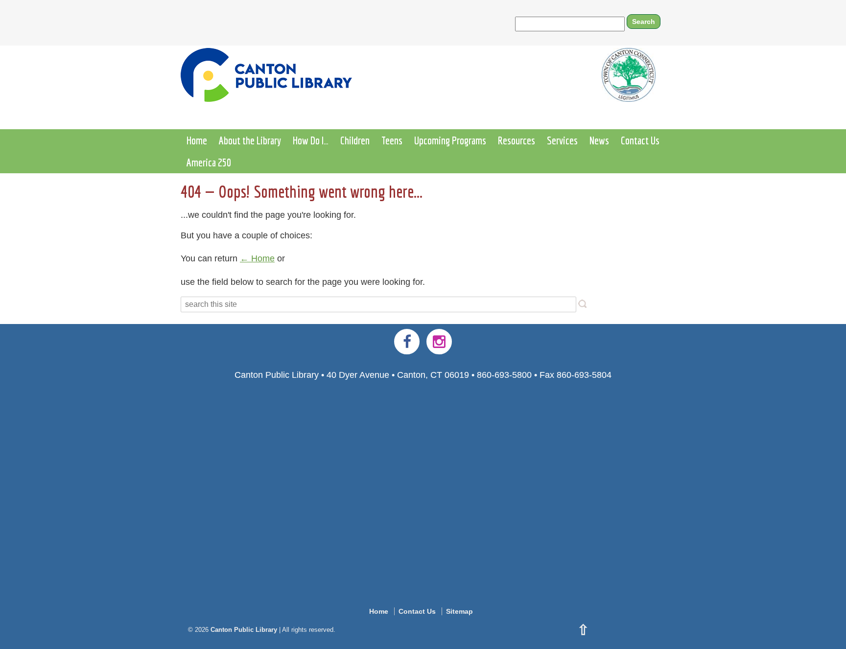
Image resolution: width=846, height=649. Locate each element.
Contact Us (640, 140)
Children (355, 140)
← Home (257, 258)
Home (197, 140)
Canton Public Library (244, 629)
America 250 (209, 162)
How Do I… (311, 140)
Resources (516, 140)
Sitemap (459, 611)
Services (562, 140)
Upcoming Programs (450, 140)
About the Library (250, 140)
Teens (391, 140)
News (599, 140)
